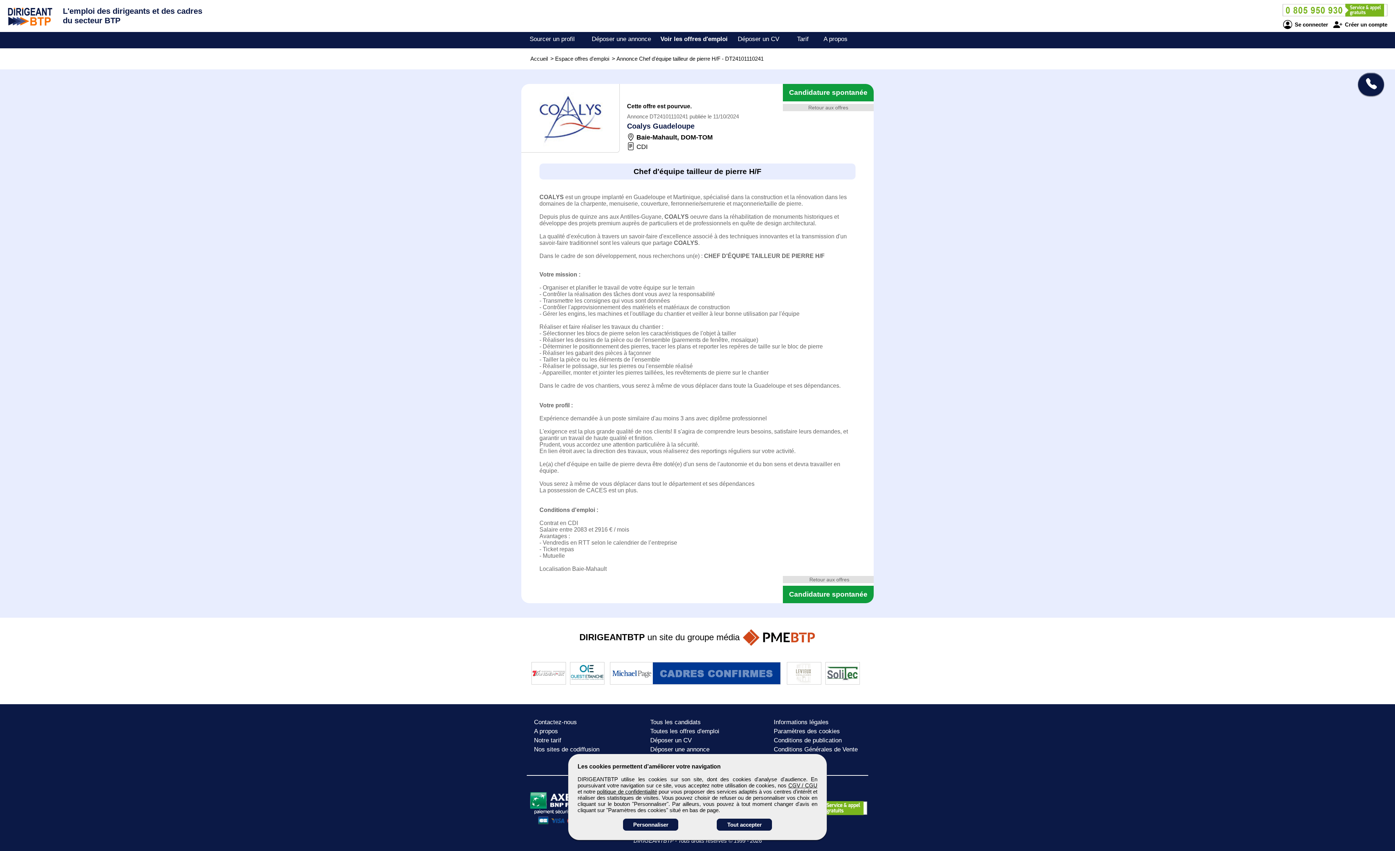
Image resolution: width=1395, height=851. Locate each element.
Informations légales (801, 722)
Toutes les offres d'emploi (684, 731)
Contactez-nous (555, 722)
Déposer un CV (758, 39)
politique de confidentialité (627, 792)
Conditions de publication (808, 740)
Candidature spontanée (828, 92)
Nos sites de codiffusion (566, 749)
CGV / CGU (802, 785)
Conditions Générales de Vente (816, 749)
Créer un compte (1365, 24)
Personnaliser (650, 825)
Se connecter (1310, 24)
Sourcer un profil (552, 39)
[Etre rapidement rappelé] (1368, 84)
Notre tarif (547, 740)
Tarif (803, 39)
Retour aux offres (828, 107)
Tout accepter (744, 825)
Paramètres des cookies (807, 731)
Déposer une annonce (621, 39)
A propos (836, 39)
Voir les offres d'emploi (694, 39)
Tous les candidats (675, 722)
